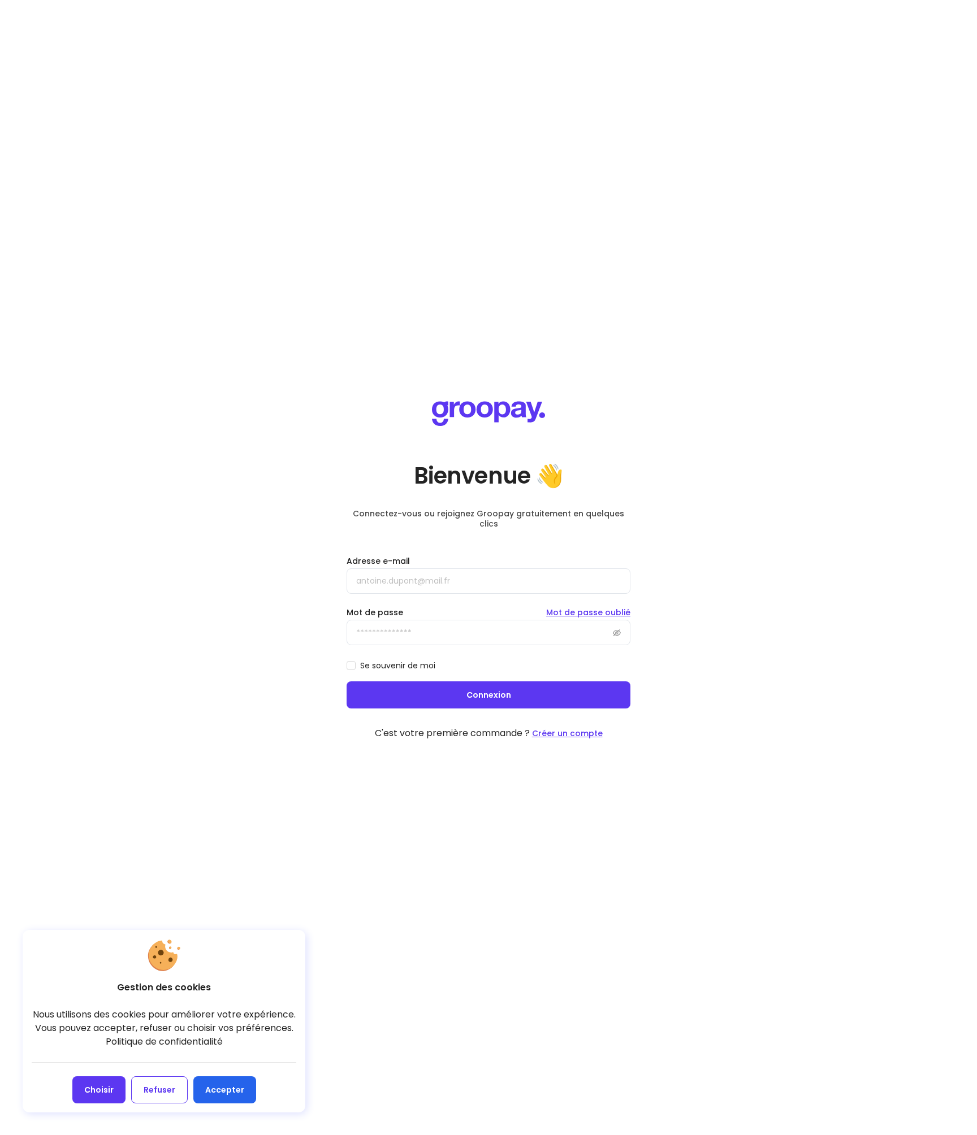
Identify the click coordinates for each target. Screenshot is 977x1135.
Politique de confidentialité (164, 1041)
